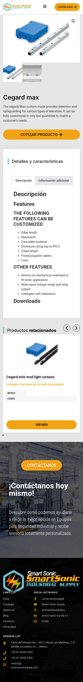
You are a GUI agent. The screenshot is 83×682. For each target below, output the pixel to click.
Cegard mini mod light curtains (30, 377)
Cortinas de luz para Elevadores (42, 384)
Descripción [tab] (24, 180)
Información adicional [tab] (54, 180)
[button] (73, 21)
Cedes (11, 398)
